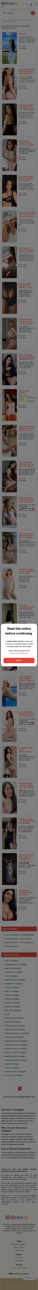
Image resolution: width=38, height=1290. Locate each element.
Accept (19, 660)
